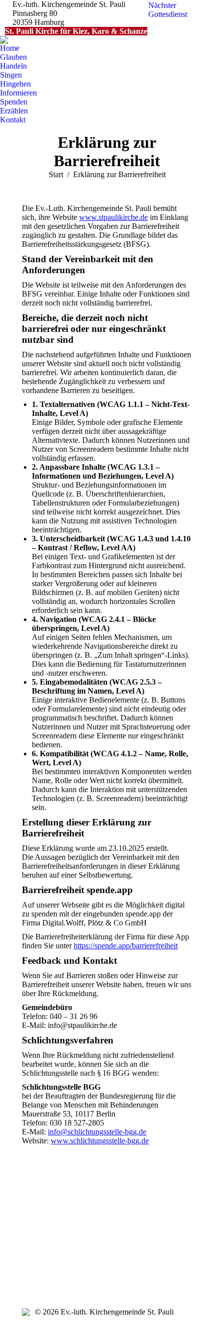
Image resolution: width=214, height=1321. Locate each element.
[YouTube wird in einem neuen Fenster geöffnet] (44, 1242)
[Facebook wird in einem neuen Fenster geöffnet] (29, 1242)
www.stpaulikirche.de (113, 217)
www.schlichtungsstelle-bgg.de (100, 1140)
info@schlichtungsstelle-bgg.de (97, 1131)
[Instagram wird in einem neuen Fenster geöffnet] (29, 1257)
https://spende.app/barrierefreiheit (126, 945)
